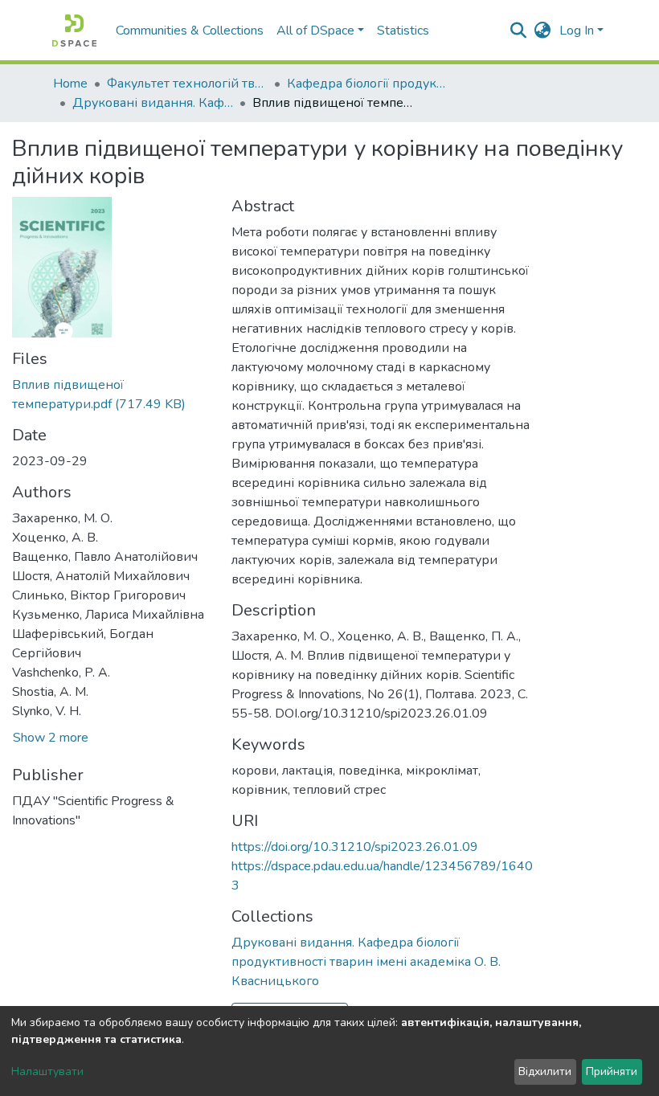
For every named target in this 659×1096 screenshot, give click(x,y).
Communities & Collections (190, 30)
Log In (576, 30)
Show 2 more (50, 737)
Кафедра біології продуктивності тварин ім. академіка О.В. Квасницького (367, 83)
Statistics (403, 30)
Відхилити (544, 1071)
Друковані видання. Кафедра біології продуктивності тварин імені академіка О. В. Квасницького (152, 103)
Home (70, 83)
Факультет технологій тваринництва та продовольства (187, 83)
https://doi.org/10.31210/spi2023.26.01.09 (354, 847)
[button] (543, 30)
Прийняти (611, 1071)
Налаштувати (47, 1071)
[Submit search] (519, 30)
